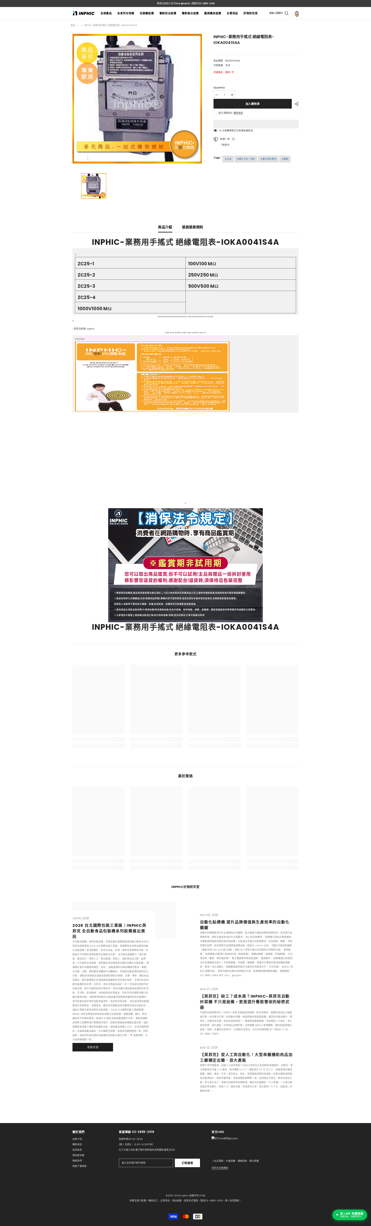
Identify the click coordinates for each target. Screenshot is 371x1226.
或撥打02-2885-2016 (203, 3)
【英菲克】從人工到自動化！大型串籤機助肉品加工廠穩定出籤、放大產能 (246, 1057)
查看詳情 (93, 1047)
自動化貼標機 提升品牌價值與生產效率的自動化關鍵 (245, 924)
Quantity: (219, 87)
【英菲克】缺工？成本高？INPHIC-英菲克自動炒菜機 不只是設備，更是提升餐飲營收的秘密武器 (245, 1002)
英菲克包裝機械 (220, 1167)
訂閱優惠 (187, 1163)
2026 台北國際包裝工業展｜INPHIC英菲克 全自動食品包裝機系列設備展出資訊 (109, 931)
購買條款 (238, 113)
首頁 (73, 25)
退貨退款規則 (192, 227)
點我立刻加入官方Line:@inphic (173, 3)
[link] (98, 739)
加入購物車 (253, 104)
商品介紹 (165, 227)
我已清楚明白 (225, 113)
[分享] (295, 104)
